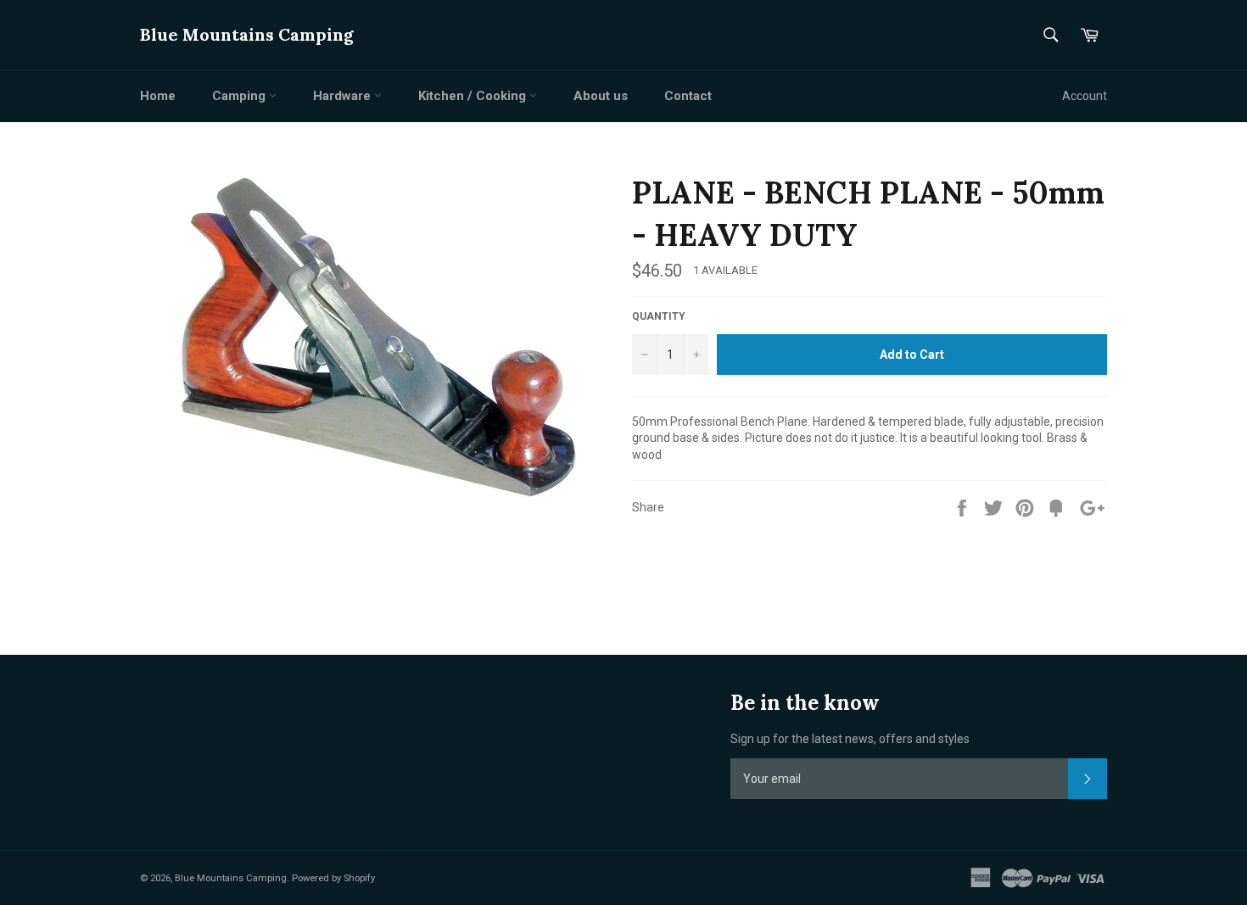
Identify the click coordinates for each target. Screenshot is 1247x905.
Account (1084, 96)
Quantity (658, 316)
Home (158, 95)
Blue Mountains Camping (247, 34)
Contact (688, 95)
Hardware (343, 95)
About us (600, 95)
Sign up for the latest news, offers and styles (850, 739)
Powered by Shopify (333, 878)
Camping (240, 95)
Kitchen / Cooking (473, 95)
